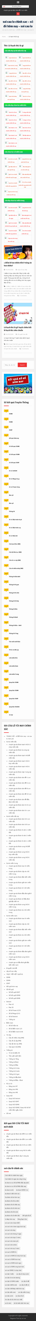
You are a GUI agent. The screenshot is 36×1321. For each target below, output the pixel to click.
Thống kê (12, 511)
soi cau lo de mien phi (11, 1241)
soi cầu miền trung (23, 1292)
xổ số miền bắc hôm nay (21, 1303)
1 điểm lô (13, 286)
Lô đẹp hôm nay (10, 1219)
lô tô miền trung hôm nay (11, 293)
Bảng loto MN (13, 1089)
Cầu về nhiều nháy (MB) (16, 568)
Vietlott (8, 1002)
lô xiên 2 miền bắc (24, 293)
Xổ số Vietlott (13, 1016)
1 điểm (8, 286)
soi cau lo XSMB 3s (10, 1252)
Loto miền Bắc (13, 658)
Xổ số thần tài (13, 536)
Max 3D (11, 495)
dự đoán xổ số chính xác (12, 1208)
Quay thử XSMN (13, 690)
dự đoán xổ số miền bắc (12, 1215)
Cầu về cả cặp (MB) (15, 560)
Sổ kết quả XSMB (14, 446)
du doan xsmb (9, 1190)
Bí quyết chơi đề (22, 334)
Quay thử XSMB (13, 682)
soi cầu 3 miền (9, 1274)
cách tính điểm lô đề (10, 289)
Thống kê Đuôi (13, 617)
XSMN (11, 422)
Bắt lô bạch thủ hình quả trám (14, 344)
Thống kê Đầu (13, 609)
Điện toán (9, 1023)
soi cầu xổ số (20, 1296)
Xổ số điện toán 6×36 (16, 1032)
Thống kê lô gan (14, 584)
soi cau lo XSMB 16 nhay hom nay (15, 1256)
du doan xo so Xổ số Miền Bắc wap (15, 1186)
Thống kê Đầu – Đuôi (15, 625)
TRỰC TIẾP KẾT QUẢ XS (14, 974)
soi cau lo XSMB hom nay (12, 1259)
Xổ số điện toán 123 (15, 527)
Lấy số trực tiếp (22, 270)
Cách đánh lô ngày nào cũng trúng (15, 1179)
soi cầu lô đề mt (24, 1285)
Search (22, 365)
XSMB (11, 414)
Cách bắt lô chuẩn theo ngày (13, 1175)
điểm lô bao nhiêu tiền (14, 291)
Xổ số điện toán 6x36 (15, 519)
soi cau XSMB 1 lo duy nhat (13, 1270)
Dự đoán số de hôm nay (12, 1197)
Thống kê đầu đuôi (14, 576)
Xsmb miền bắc (11, 742)
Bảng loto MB (13, 1092)
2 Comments (23, 295)
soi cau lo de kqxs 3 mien (12, 1237)
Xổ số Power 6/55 (14, 487)
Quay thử (9, 1096)
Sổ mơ (11, 715)
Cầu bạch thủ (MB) (14, 544)
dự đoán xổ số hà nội (11, 1212)
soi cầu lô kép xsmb (22, 1274)
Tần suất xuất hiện (14, 641)
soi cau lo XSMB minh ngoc (13, 1263)
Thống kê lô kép (14, 601)
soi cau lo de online (11, 1245)
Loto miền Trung (14, 674)
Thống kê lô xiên (14, 593)
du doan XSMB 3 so (22, 1190)
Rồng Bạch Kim (22, 1219)
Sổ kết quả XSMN (14, 454)
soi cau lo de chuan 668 (12, 1223)
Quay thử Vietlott (14, 707)
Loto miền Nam (13, 666)
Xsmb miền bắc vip (12, 816)
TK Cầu (8, 1035)
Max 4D (11, 503)
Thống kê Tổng (13, 633)
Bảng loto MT (13, 1086)
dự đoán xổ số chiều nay (12, 1204)
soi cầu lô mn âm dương (12, 1278)
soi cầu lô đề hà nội (11, 1285)
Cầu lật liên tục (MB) (15, 552)
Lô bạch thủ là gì (26, 291)
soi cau (24, 1318)
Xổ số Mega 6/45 (14, 479)
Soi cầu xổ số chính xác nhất (13, 1299)
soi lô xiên (8, 1303)
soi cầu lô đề (25, 1281)
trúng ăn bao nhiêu (9, 295)
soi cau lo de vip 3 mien (12, 1248)
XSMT (10, 430)
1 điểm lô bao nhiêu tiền (24, 286)
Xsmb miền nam (11, 916)
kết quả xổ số (26, 1215)
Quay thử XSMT (13, 698)
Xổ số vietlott (13, 471)
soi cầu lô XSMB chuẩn (12, 1281)
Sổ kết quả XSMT (14, 462)
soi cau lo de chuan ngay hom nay (15, 1226)
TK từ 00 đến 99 (14, 650)
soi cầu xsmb (9, 1296)
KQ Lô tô (9, 1084)
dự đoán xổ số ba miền (12, 1201)
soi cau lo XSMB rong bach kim (14, 1267)
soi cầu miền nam (10, 1292)
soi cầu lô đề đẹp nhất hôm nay (14, 1288)
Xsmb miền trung (12, 863)
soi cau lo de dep (10, 1230)
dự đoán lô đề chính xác (12, 1194)
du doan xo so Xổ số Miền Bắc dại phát (17, 1183)
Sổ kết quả (10, 989)
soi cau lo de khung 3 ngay (13, 1234)
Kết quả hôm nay (14, 438)
